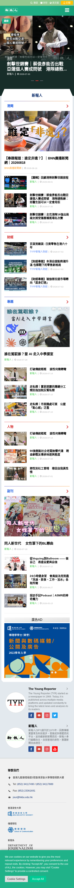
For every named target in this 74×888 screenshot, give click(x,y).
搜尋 (35, 3)
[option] (37, 55)
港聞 (9, 58)
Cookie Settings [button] (16, 878)
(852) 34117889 (44, 784)
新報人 (10, 74)
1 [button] (32, 80)
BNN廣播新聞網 (12, 168)
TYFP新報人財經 (39, 251)
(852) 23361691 (26, 790)
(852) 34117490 (25, 784)
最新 (6, 21)
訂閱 (68, 3)
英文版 (55, 3)
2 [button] (37, 80)
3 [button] (41, 80)
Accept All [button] (38, 878)
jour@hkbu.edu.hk (23, 797)
